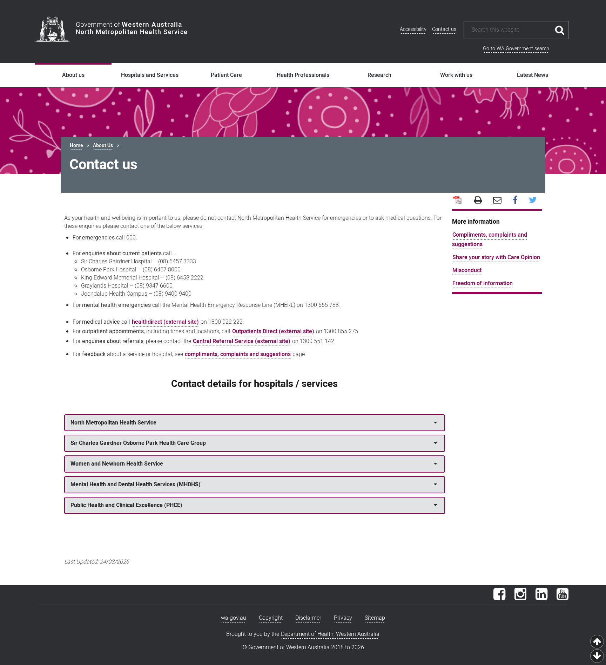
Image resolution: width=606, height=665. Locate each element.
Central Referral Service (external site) (241, 341)
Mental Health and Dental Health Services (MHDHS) (135, 484)
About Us (103, 145)
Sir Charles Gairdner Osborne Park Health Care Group (138, 443)
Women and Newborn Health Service (116, 464)
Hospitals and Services (150, 75)
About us (73, 75)
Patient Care (226, 75)
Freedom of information (482, 283)
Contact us (444, 29)
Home (76, 145)
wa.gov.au (233, 618)
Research (379, 75)
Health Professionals (303, 75)
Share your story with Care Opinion (496, 257)
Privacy (343, 618)
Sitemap (375, 618)
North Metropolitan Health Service (113, 423)
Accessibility (413, 29)
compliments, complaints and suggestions (238, 354)
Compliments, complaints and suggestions (489, 240)
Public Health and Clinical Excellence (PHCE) (126, 505)
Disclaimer (308, 618)
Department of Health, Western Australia (330, 634)
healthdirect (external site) (165, 322)
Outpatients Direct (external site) (273, 331)
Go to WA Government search (516, 48)
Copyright (271, 618)
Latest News (532, 75)
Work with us (456, 75)
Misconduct (467, 270)
